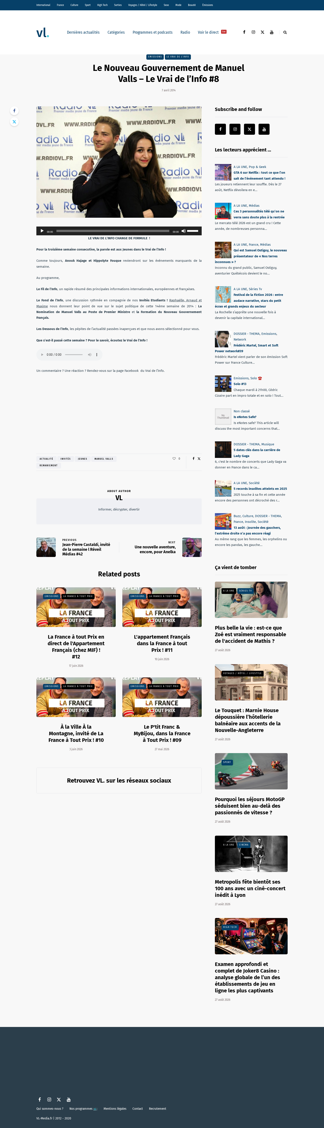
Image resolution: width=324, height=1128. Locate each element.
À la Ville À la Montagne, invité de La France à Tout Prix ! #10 (76, 733)
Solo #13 (240, 384)
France (60, 5)
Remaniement (49, 465)
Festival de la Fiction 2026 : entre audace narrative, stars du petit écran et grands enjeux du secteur (249, 300)
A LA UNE (240, 167)
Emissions (155, 56)
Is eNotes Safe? (245, 417)
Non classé (242, 411)
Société (254, 483)
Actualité (46, 459)
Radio (185, 32)
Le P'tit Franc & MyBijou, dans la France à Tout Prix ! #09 (162, 733)
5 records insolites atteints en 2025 (260, 489)
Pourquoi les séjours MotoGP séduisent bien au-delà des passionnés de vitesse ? (250, 806)
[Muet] (183, 231)
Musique (267, 444)
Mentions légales (115, 1109)
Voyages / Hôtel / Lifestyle (142, 5)
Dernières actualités (83, 32)
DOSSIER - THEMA (247, 334)
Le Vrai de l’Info (178, 56)
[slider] (193, 230)
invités (66, 459)
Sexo (166, 5)
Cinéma (244, 845)
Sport (88, 5)
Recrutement (157, 1109)
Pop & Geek (257, 167)
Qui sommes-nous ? (49, 1109)
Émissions (207, 5)
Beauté (192, 5)
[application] (119, 231)
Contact (137, 1109)
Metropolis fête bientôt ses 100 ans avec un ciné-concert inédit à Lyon (250, 888)
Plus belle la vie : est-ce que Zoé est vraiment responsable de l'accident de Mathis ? (250, 634)
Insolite (250, 522)
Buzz (237, 516)
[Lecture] (42, 231)
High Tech (102, 5)
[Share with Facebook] (14, 110)
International (43, 5)
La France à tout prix (78, 596)
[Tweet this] (14, 121)
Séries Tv (255, 289)
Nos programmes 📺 (83, 1109)
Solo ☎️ (256, 378)
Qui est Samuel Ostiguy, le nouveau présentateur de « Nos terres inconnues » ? (251, 256)
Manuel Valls (104, 459)
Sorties (118, 5)
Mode (178, 5)
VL (119, 498)
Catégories (116, 32)
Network (240, 339)
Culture (74, 5)
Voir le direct (211, 32)
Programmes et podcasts (153, 32)
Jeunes (82, 459)
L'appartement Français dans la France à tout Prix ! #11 (162, 643)
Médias (254, 206)
